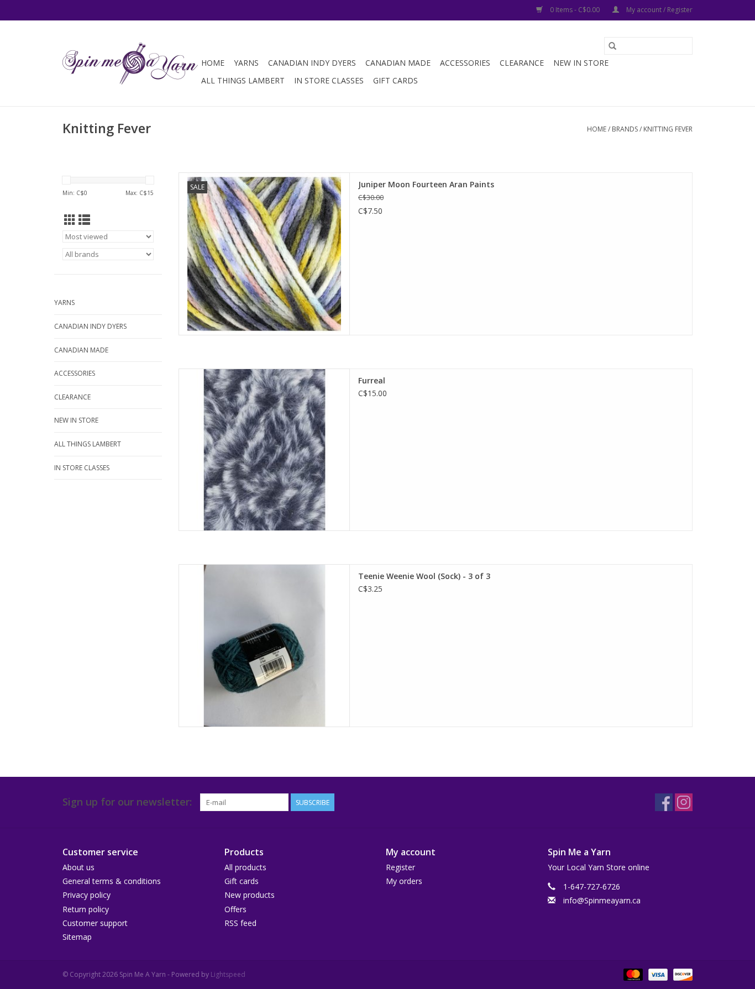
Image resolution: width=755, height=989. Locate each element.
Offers (235, 909)
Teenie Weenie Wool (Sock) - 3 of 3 (424, 576)
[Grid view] (70, 220)
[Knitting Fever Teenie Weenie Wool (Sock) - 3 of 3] (264, 646)
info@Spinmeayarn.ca (602, 900)
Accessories (465, 62)
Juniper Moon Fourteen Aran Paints (426, 184)
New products (249, 895)
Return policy (85, 909)
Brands (625, 129)
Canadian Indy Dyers (312, 62)
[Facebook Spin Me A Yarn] (664, 802)
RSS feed (240, 923)
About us (78, 867)
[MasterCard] (632, 974)
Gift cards (395, 80)
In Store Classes (329, 80)
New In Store (581, 62)
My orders (404, 881)
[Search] (612, 46)
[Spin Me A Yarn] (130, 64)
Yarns (246, 62)
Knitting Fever (668, 129)
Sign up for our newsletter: (127, 802)
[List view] (84, 220)
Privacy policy (86, 895)
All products (245, 867)
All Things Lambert (243, 80)
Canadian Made (398, 62)
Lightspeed (228, 974)
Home (212, 62)
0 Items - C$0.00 (574, 9)
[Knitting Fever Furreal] (264, 450)
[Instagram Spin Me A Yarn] (684, 802)
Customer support (95, 923)
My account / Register (659, 9)
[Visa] (656, 974)
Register (400, 867)
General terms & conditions (111, 881)
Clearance (522, 62)
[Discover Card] (681, 974)
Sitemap (77, 937)
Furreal (371, 380)
